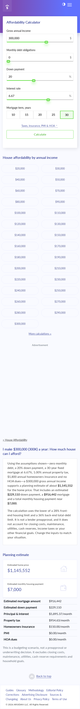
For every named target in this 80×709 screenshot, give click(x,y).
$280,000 (20, 312)
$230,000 (60, 279)
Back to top (43, 676)
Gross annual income (19, 30)
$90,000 (60, 201)
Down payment (15, 69)
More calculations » (40, 333)
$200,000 (20, 268)
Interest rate (13, 88)
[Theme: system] (64, 4)
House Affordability (15, 440)
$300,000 (20, 323)
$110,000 (60, 212)
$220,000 (20, 279)
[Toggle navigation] (69, 4)
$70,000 (60, 190)
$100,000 (20, 212)
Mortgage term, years (19, 107)
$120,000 (20, 223)
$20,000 (20, 168)
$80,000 (20, 201)
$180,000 (20, 257)
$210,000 (60, 268)
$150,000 (60, 235)
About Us (25, 699)
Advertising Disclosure (34, 694)
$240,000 (20, 290)
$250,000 (60, 290)
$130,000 (60, 223)
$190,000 (60, 257)
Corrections (12, 694)
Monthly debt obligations (21, 50)
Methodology (36, 690)
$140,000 (20, 235)
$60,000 (20, 190)
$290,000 (60, 312)
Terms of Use (59, 699)
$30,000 (60, 168)
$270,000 (60, 301)
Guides (10, 690)
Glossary (21, 690)
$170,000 (60, 246)
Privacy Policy (41, 699)
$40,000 (20, 179)
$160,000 (20, 246)
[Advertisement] (40, 387)
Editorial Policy (54, 690)
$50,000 (60, 179)
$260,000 (20, 301)
